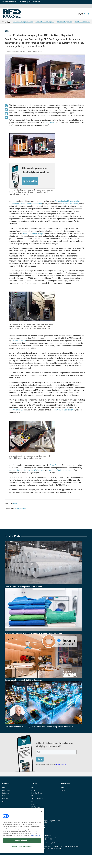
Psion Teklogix (55, 465)
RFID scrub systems (64, 22)
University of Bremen (70, 204)
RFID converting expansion (23, 22)
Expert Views (6, 790)
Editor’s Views (6, 793)
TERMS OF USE (44, 848)
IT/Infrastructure (36, 807)
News (7, 31)
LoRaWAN (34, 804)
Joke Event (50, 123)
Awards (63, 790)
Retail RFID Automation (83, 22)
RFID (32, 787)
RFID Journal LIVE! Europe (33, 234)
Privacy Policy (35, 835)
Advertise (23, 1)
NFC (32, 801)
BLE (32, 796)
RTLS (33, 790)
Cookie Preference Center (22, 846)
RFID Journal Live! (34, 1)
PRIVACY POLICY (56, 848)
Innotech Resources (25, 470)
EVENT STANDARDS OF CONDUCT (58, 846)
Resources (5, 798)
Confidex (12, 470)
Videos (4, 796)
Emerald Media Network (9, 1)
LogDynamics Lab (16, 410)
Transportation (20, 508)
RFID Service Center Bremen (64, 410)
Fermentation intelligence (45, 22)
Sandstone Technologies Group (61, 470)
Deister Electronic (19, 341)
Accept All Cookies (22, 840)
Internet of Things (36, 793)
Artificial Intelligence (37, 798)
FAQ (3, 801)
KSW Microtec (39, 470)
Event (62, 787)
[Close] (41, 811)
